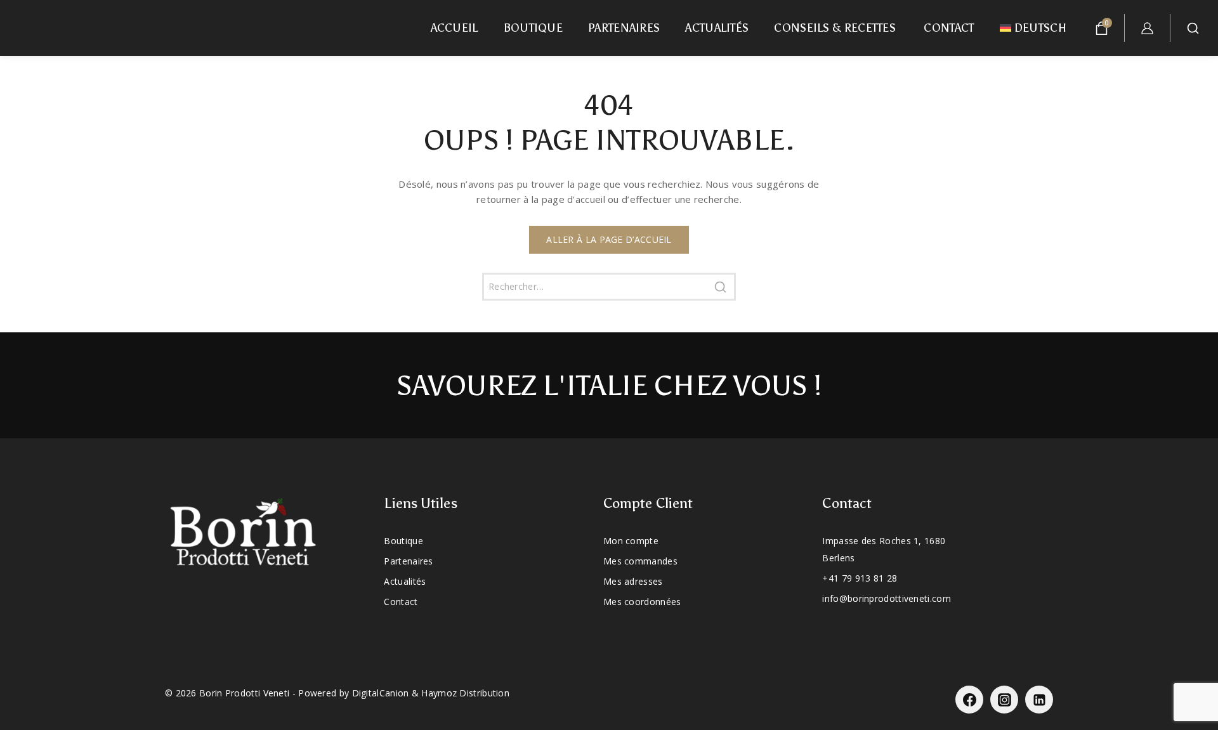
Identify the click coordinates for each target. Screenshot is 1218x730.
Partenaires (624, 28)
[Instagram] (1004, 700)
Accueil (454, 28)
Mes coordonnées (642, 602)
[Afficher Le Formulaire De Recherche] (1197, 28)
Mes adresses (633, 581)
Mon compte (630, 541)
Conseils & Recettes (836, 28)
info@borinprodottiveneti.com (886, 598)
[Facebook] (969, 700)
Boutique (533, 28)
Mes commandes (640, 561)
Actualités (717, 28)
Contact (949, 28)
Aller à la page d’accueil (609, 239)
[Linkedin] (1039, 700)
